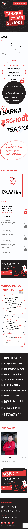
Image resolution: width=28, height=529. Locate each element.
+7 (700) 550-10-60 (11, 510)
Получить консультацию (20, 3)
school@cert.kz (8, 506)
